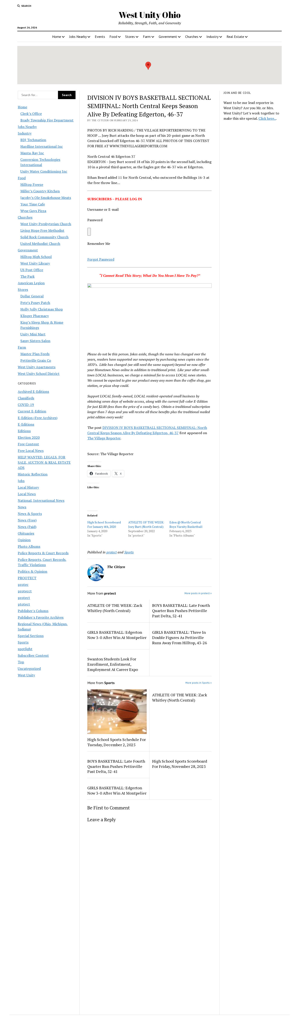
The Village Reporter (103, 438)
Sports (23, 642)
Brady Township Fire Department (47, 120)
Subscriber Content (33, 655)
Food (113, 36)
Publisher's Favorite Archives (40, 617)
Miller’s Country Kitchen (40, 191)
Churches (191, 36)
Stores (130, 36)
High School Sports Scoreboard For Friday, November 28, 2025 (179, 763)
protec (23, 584)
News (22, 507)
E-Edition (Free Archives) (37, 417)
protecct (25, 591)
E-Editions (26, 424)
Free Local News (31, 450)
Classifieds (26, 398)
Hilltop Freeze (31, 184)
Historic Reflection (32, 474)
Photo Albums (29, 546)
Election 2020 (29, 437)
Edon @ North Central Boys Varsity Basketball (185, 524)
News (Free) (27, 520)
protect (24, 597)
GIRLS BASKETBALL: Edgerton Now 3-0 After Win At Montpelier (116, 635)
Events (100, 36)
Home (56, 36)
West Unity (26, 675)
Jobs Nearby (78, 36)
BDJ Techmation (33, 139)
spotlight (25, 648)
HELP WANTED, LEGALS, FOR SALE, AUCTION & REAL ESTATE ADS (44, 462)
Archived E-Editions (33, 391)
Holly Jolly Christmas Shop (41, 309)
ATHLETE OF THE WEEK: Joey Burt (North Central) (146, 524)
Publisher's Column (33, 610)
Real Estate (235, 36)
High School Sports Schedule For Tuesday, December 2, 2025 (116, 742)
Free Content (28, 444)
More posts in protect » (198, 593)
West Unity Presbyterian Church (45, 223)
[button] (148, 66)
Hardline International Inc (41, 146)
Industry (212, 36)
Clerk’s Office (31, 113)
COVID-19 (26, 404)
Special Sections (31, 635)
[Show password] (89, 232)
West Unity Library (35, 263)
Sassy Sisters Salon (35, 340)
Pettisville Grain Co (35, 360)
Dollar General (32, 296)
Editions (24, 430)
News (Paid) (27, 526)
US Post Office (31, 269)
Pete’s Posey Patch (35, 302)
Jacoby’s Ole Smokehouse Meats (45, 197)
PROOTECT (27, 578)
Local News (27, 493)
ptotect (24, 604)
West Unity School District (39, 373)
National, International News (41, 500)
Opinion (24, 539)
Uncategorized (29, 668)
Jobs (21, 480)
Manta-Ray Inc (32, 153)
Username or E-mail (103, 209)
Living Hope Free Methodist (42, 230)
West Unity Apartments (36, 367)
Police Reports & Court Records (43, 553)
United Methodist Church (40, 243)
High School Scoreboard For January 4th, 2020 (104, 524)
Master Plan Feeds (34, 353)
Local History (28, 487)
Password (94, 220)
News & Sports (30, 513)
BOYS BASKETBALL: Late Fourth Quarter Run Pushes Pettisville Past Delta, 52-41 (181, 610)
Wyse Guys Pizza (33, 210)
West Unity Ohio (150, 14)
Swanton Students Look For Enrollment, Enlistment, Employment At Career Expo (112, 664)
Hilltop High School (36, 256)
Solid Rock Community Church (44, 237)
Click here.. (267, 118)
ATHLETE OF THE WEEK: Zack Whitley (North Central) (114, 608)
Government (168, 36)
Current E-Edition (32, 411)
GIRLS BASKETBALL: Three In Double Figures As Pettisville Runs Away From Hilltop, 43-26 (179, 637)
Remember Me (98, 243)
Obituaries (26, 533)
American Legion (31, 283)
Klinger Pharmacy (34, 315)
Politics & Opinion (32, 571)
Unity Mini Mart (33, 334)
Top (21, 662)
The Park (27, 276)
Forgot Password (100, 259)
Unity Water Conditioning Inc (43, 171)
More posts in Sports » (198, 682)
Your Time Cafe (32, 204)
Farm (147, 36)
